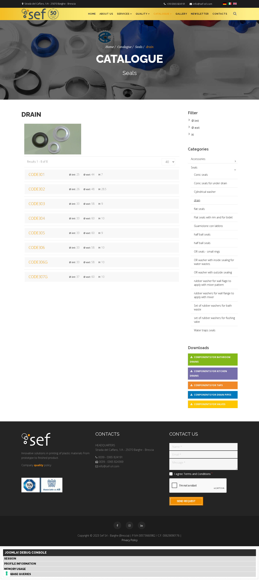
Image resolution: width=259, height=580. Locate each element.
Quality (141, 14)
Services (123, 14)
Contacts (220, 14)
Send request (186, 501)
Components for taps (208, 385)
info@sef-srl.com (202, 4)
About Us (106, 14)
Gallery (181, 14)
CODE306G (38, 262)
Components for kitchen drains (208, 373)
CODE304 (37, 218)
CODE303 (37, 203)
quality (38, 465)
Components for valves (209, 404)
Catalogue (161, 14)
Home (92, 14)
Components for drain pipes (212, 394)
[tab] (213, 121)
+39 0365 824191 (176, 4)
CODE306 (37, 247)
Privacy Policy (129, 540)
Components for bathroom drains (210, 359)
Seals (138, 47)
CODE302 (37, 189)
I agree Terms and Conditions (192, 474)
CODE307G (38, 276)
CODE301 (37, 174)
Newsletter (200, 14)
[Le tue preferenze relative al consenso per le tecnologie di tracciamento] (6, 573)
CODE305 (37, 232)
